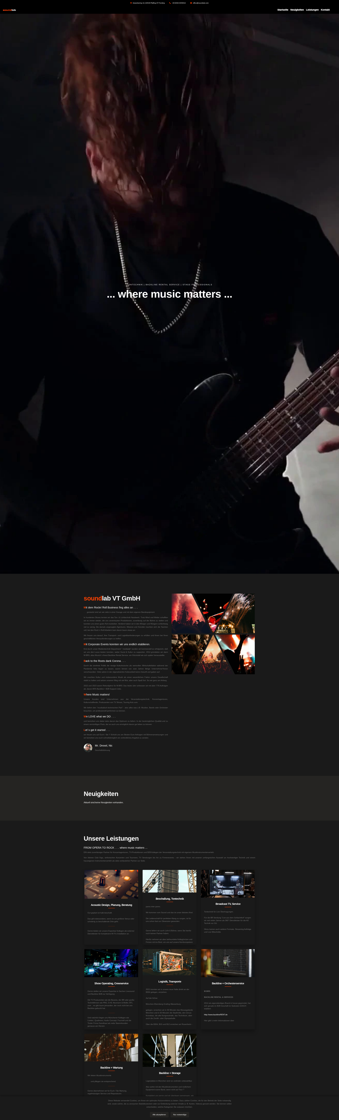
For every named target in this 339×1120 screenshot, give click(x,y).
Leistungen (312, 9)
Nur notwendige (179, 1115)
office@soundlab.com (201, 3)
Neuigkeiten (297, 9)
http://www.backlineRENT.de (216, 1015)
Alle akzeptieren (159, 1115)
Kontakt (325, 9)
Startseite (282, 9)
